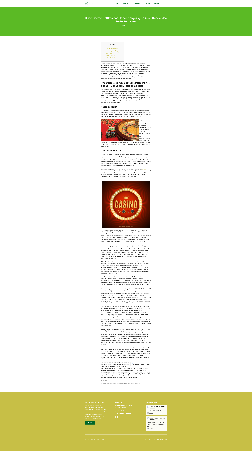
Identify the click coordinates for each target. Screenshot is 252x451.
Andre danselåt (110, 55)
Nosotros (147, 3)
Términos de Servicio (162, 439)
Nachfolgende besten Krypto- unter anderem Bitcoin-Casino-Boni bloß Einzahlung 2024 (123, 383)
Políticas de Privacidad (150, 439)
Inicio (117, 3)
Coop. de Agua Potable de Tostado (157, 407)
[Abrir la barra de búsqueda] (164, 3)
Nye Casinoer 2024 (111, 57)
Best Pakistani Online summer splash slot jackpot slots (115, 382)
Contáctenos (89, 422)
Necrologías (137, 3)
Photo (151, 413)
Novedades (126, 3)
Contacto (156, 3)
